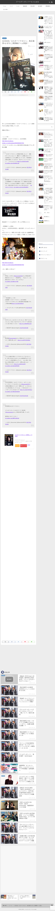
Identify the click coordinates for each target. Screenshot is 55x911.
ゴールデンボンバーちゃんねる (27, 2)
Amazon (17, 445)
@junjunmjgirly (12, 338)
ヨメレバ (23, 439)
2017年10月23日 (24, 327)
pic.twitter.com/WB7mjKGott (12, 418)
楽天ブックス (24, 445)
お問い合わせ (44, 247)
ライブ (11, 6)
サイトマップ (44, 251)
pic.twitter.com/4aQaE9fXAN (12, 365)
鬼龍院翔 (25, 6)
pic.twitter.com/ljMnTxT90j (11, 281)
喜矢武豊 (33, 6)
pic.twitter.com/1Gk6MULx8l (12, 163)
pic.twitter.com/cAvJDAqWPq (21, 187)
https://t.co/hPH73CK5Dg (24, 340)
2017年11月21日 (24, 395)
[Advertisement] (18, 24)
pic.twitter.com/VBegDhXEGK (12, 391)
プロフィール (44, 258)
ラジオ (17, 6)
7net (29, 444)
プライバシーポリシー (46, 254)
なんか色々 (5, 9)
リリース (4, 38)
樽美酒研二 (48, 6)
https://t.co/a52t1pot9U (23, 161)
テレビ (4, 6)
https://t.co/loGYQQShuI (26, 389)
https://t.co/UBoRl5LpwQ (25, 323)
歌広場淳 (40, 6)
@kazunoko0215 (18, 275)
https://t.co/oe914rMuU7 (18, 303)
